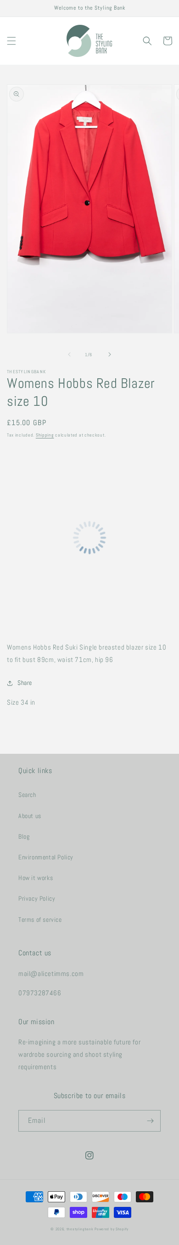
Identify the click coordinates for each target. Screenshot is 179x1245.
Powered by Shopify (112, 1229)
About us (29, 816)
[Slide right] (110, 354)
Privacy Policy (36, 898)
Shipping (45, 435)
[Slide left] (69, 354)
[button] (11, 41)
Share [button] (24, 683)
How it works (35, 878)
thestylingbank (80, 1229)
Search (27, 795)
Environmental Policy (45, 857)
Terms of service (40, 919)
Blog (23, 836)
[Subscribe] (150, 1121)
